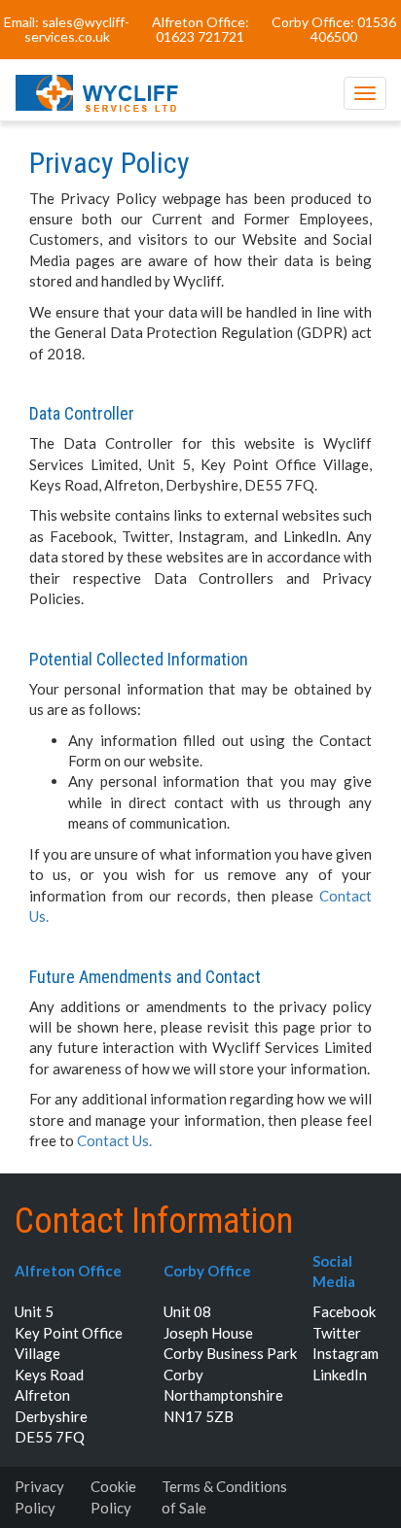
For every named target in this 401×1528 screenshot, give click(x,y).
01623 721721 (200, 36)
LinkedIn (339, 1374)
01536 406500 (353, 29)
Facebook (344, 1311)
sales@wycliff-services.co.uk (77, 29)
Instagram (345, 1353)
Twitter (336, 1332)
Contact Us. (114, 1140)
